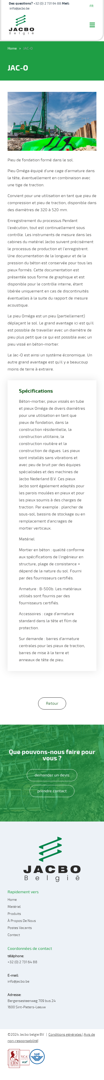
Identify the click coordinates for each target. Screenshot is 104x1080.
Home (12, 48)
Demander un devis (52, 775)
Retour (52, 703)
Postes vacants (20, 928)
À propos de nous (22, 921)
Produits (14, 914)
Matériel (14, 907)
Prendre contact (52, 791)
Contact (14, 935)
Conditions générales (65, 1034)
